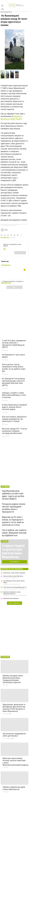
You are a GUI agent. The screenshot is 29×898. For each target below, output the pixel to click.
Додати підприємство (14, 603)
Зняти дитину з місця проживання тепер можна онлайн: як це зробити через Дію (13, 367)
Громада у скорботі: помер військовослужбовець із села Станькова (14, 395)
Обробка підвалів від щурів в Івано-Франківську (14, 788)
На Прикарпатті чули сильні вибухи (13, 356)
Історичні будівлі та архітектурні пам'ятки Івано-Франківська (13, 551)
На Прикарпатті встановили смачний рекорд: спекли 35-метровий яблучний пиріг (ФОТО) (13, 381)
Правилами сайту (6, 283)
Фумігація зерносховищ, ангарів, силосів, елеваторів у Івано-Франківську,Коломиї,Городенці (15, 761)
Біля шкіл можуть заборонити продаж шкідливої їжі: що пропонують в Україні (14, 419)
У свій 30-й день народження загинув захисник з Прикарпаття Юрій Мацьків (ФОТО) (14, 343)
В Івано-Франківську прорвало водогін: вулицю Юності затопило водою (14, 407)
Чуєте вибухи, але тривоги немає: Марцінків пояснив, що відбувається (14, 533)
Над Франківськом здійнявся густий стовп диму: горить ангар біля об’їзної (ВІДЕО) (13, 495)
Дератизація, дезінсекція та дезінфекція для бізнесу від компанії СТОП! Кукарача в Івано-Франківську (14, 707)
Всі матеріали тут (14, 561)
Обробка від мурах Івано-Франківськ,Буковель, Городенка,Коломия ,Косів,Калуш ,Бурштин (13, 679)
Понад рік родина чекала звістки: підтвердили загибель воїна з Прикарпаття (13, 508)
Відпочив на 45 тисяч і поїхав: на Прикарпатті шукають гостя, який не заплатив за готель (13, 521)
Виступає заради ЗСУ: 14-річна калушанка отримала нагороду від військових (14, 431)
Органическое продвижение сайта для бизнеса (14, 734)
